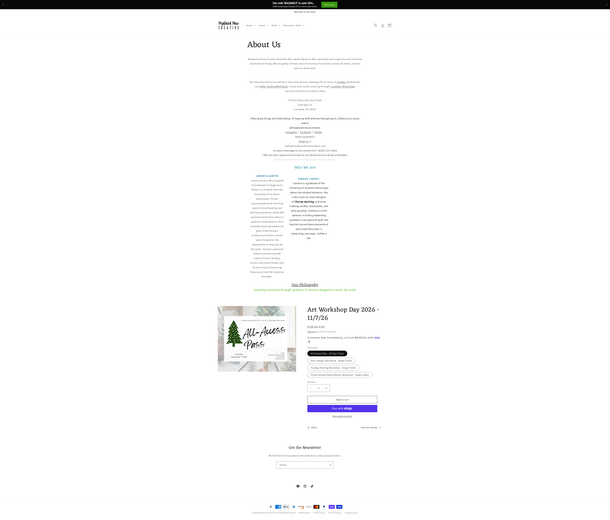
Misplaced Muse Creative (269, 513)
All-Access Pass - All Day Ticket (327, 353)
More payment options (342, 416)
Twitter (318, 132)
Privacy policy (319, 513)
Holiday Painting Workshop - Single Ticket (333, 367)
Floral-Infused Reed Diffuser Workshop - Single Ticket (340, 374)
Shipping (311, 331)
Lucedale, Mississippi (342, 86)
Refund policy (304, 513)
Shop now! (333, 4)
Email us (304, 141)
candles (341, 82)
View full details (369, 427)
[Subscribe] (329, 465)
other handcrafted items (274, 86)
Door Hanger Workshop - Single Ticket (331, 360)
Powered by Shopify (288, 513)
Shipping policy (351, 513)
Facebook (305, 132)
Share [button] (314, 427)
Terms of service (335, 513)
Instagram (291, 132)
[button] (250, 25)
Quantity (311, 381)
